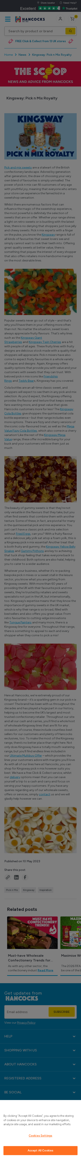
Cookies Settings (40, 1135)
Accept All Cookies (40, 1150)
